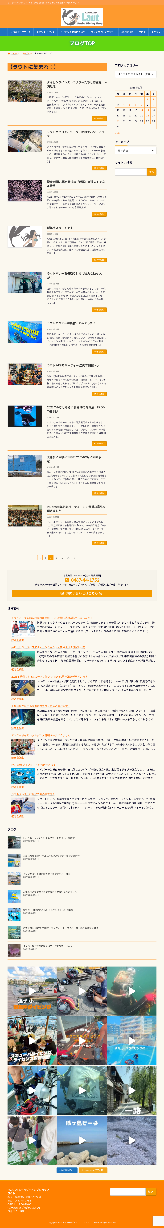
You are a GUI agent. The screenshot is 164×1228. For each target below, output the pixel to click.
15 (147, 110)
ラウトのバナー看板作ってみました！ (71, 323)
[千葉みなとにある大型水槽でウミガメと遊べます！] (23, 717)
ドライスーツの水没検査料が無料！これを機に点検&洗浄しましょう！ (52, 617)
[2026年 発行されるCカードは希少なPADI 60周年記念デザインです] (23, 688)
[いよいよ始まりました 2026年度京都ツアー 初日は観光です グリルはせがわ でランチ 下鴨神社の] (32, 1140)
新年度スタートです (60, 228)
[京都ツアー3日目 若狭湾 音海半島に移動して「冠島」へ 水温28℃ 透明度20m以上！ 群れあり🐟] (82, 1090)
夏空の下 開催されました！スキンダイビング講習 (48, 910)
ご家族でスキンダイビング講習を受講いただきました (50, 891)
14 (141, 110)
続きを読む (99, 118)
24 (118, 121)
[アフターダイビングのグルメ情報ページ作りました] (23, 747)
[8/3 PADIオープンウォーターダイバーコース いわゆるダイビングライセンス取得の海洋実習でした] (82, 991)
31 (68, 558)
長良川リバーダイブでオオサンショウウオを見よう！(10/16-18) (48, 647)
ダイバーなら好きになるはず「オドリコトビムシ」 (49, 946)
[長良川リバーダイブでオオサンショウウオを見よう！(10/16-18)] (23, 659)
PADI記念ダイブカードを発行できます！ (34, 764)
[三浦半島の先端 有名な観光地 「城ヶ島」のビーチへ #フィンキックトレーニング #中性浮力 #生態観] (82, 1140)
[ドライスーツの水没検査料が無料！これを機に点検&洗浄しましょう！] (23, 629)
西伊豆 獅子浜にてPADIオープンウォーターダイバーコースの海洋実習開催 (60, 928)
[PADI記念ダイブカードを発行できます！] (23, 776)
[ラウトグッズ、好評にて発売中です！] (23, 806)
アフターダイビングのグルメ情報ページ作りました (40, 735)
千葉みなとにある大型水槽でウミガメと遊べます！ (40, 705)
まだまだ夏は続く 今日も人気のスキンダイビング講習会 (51, 855)
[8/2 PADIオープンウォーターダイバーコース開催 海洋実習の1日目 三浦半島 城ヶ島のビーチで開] (32, 1040)
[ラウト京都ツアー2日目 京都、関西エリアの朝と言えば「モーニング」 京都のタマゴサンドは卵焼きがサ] (131, 1090)
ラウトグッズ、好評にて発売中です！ (33, 794)
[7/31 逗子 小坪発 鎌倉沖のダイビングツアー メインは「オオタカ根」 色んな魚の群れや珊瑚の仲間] (131, 991)
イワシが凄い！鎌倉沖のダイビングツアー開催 (46, 873)
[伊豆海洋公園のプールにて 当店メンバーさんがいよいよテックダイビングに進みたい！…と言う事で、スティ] (82, 1040)
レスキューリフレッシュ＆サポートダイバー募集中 (49, 837)
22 (147, 115)
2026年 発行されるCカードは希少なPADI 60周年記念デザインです (49, 676)
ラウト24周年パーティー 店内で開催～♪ (73, 365)
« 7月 (118, 132)
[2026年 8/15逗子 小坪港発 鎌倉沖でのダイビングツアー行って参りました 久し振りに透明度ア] (32, 991)
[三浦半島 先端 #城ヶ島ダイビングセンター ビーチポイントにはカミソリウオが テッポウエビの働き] (131, 1140)
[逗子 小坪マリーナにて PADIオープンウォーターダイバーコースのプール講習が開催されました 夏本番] (131, 1040)
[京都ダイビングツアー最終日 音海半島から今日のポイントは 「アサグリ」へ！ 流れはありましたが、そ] (32, 1090)
